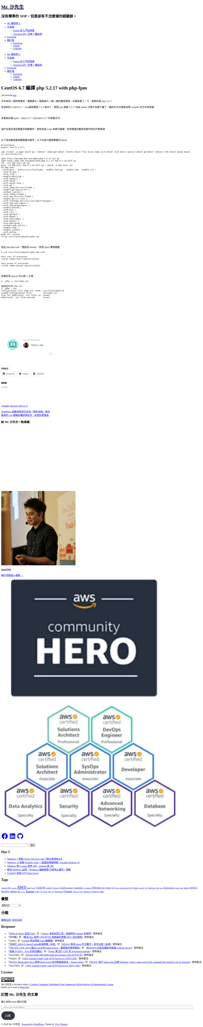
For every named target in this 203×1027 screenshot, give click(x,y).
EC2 (113, 888)
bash (28, 888)
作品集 (10, 27)
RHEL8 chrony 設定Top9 (22, 933)
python (37, 892)
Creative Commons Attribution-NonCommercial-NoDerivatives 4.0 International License (71, 984)
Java (161, 888)
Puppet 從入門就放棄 (23, 30)
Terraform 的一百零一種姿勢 (27, 34)
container (88, 888)
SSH (49, 892)
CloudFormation (66, 888)
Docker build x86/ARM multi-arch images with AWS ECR (54, 955)
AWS (21, 887)
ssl (53, 892)
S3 (41, 892)
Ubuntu (67, 891)
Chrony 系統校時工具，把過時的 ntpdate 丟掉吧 (66, 933)
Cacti (33, 888)
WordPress (95, 892)
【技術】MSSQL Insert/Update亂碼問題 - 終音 (32, 944)
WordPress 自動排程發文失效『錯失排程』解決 (25, 411)
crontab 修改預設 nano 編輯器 (37, 940)
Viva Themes (61, 1024)
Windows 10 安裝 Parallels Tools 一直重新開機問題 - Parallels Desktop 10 (43, 862)
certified (49, 888)
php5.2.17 (23, 406)
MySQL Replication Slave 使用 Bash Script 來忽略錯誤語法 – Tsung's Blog (46, 962)
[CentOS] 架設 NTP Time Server (23, 873)
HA (146, 888)
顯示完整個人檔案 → (12, 575)
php (14, 95)
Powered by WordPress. (33, 1024)
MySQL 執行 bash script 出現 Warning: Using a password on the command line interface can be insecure (140, 962)
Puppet (30, 891)
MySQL (5, 891)
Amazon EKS (6, 888)
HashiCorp (151, 888)
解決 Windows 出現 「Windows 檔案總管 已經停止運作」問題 (39, 869)
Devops (96, 887)
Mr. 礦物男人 (14, 23)
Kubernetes (168, 888)
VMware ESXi (78, 892)
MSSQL (193, 888)
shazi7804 (6, 569)
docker (108, 888)
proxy (23, 892)
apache (14, 888)
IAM (157, 888)
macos (186, 888)
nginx (13, 891)
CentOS (40, 887)
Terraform (58, 892)
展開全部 (6, 920)
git (131, 888)
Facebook (11, 37)
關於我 (10, 40)
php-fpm (14, 406)
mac (181, 888)
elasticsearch (124, 888)
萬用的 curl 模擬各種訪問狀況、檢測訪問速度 (25, 415)
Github (16, 46)
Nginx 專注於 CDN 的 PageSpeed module (69, 951)
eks (117, 888)
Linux (177, 888)
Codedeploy (79, 888)
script (45, 892)
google (141, 888)
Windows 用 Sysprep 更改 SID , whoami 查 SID (30, 866)
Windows (87, 892)
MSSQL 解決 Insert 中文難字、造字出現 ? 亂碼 (86, 944)
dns (103, 888)
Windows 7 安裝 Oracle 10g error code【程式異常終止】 (35, 859)
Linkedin (17, 48)
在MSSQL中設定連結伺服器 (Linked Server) (109, 948)
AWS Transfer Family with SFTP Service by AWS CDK (49, 958)
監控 (102, 892)
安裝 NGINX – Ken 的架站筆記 (26, 951)
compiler (5, 406)
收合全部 (17, 920)
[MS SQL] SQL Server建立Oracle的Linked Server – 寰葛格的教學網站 (45, 948)
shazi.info (24, 987)
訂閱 (8, 1015)
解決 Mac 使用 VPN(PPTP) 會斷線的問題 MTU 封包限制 (53, 937)
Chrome (55, 888)
